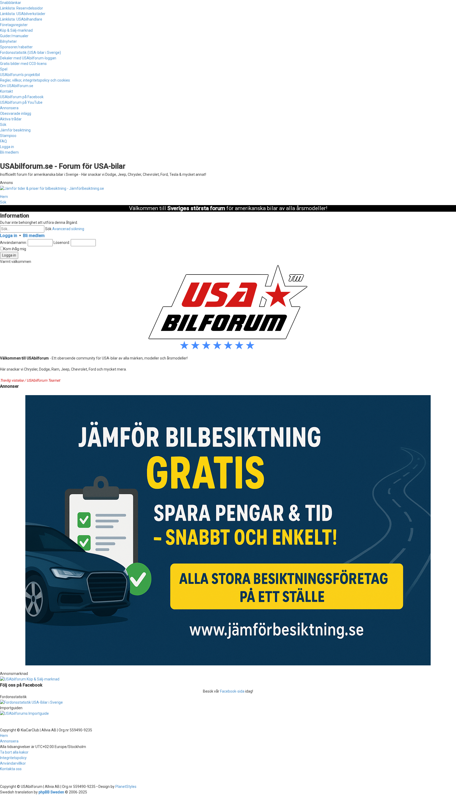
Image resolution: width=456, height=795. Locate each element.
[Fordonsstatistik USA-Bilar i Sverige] (228, 702)
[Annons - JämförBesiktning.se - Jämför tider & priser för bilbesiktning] (228, 530)
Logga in (8, 235)
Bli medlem (34, 235)
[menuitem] (21, 8)
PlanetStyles (125, 786)
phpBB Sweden (51, 792)
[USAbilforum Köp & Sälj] (228, 679)
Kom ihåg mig (14, 249)
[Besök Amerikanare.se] (228, 713)
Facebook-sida (232, 691)
